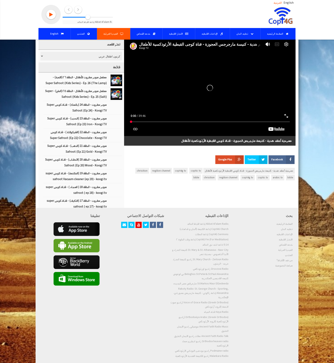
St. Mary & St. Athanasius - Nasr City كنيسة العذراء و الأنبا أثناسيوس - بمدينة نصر (200, 252)
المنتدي (289, 255)
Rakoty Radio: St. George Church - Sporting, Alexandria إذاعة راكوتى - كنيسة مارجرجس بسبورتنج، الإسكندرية (201, 293)
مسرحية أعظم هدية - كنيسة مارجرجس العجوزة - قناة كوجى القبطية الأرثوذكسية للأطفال (249, 171)
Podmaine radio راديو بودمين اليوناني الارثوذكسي (201, 351)
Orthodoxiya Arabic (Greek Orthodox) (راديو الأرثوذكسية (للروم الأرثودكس (203, 319)
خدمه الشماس (286, 245)
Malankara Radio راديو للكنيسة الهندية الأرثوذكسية (201, 356)
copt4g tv (180, 171)
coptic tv (196, 171)
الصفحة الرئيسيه (284, 224)
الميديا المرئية (285, 250)
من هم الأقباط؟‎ (285, 260)
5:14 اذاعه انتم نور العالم (215, 245)
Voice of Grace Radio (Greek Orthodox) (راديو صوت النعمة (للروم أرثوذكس (199, 305)
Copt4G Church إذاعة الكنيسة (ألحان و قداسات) (204, 229)
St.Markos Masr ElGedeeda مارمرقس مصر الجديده (200, 283)
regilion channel (161, 171)
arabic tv (278, 177)
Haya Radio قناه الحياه (216, 312)
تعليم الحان (287, 229)
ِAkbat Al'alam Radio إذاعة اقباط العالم (207, 224)
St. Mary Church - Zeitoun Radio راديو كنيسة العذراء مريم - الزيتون (200, 261)
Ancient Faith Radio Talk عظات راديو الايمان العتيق (201, 336)
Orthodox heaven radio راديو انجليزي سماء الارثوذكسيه (205, 343)
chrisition (142, 171)
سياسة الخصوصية (284, 265)
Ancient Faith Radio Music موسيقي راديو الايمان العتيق (202, 329)
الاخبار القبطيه (286, 239)
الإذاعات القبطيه (285, 234)
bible (290, 177)
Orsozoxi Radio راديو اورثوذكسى (210, 269)
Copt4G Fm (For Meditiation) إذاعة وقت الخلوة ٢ (202, 239)
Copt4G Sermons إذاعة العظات (211, 234)
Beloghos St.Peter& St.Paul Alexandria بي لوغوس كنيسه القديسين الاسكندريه (200, 276)
